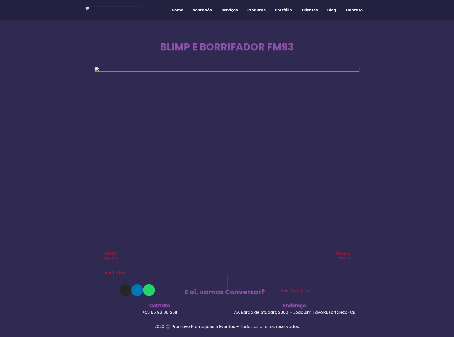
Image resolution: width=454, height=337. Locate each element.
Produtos (256, 10)
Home (177, 10)
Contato (354, 10)
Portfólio (283, 10)
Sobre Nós (202, 10)
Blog (331, 10)
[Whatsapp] (149, 290)
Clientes (310, 10)
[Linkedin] (137, 290)
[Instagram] (125, 290)
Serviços (230, 10)
